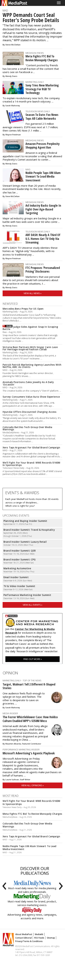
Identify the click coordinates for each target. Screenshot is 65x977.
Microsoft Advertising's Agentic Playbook (29, 753)
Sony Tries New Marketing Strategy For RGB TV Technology (42, 89)
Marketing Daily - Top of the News (22, 680)
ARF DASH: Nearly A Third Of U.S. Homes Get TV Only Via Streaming (42, 238)
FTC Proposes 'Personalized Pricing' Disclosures (42, 270)
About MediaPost (23, 934)
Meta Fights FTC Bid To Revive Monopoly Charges (41, 58)
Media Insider (10, 713)
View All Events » (32, 604)
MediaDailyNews (34, 52)
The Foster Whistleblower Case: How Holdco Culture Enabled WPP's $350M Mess (30, 719)
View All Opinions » (32, 785)
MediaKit (39, 934)
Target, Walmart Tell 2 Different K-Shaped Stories (29, 686)
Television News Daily (37, 111)
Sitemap (51, 937)
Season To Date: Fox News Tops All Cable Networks (41, 117)
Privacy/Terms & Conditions (29, 941)
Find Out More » (32, 659)
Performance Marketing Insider (21, 749)
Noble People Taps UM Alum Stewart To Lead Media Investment (42, 176)
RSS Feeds (39, 937)
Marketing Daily (34, 81)
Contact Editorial (23, 937)
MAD (5, 10)
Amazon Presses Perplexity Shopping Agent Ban (42, 146)
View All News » (32, 293)
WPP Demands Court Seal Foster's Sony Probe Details (31, 17)
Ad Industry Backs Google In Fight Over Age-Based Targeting (43, 209)
